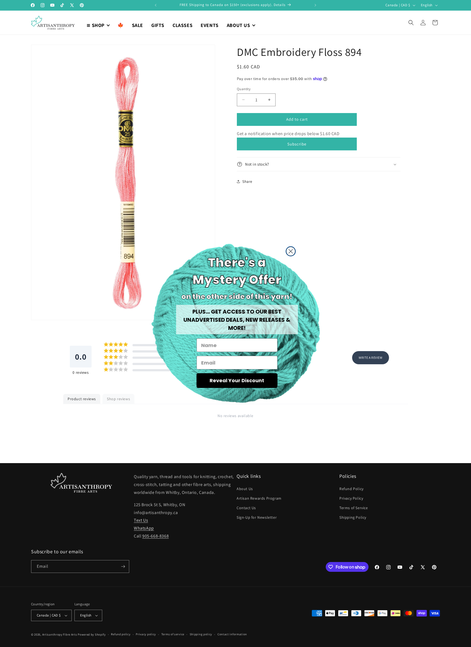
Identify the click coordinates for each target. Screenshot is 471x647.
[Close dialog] (290, 251)
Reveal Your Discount (237, 380)
